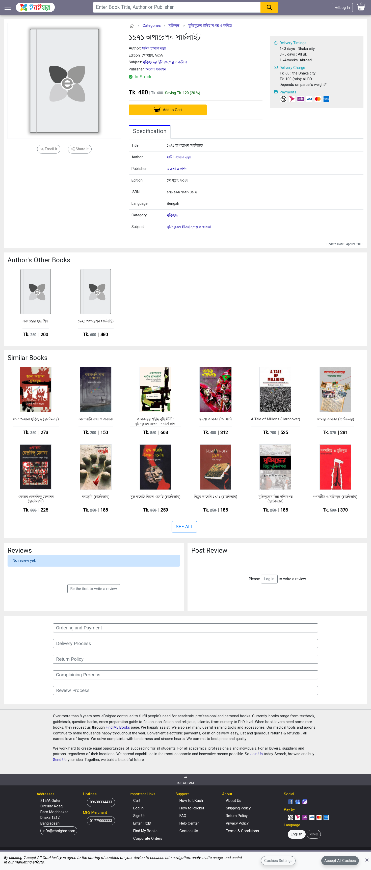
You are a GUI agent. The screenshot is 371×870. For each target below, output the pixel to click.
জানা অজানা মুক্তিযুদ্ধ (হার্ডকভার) (36, 419)
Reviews (20, 550)
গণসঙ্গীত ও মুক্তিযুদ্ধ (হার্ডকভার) (335, 496)
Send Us (60, 759)
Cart (136, 800)
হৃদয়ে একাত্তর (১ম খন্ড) (215, 419)
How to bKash (191, 800)
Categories (152, 25)
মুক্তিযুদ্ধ (174, 25)
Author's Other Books (39, 260)
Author (137, 157)
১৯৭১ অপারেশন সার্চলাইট (165, 37)
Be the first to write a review (93, 588)
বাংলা (314, 834)
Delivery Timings (293, 43)
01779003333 (101, 820)
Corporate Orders (147, 838)
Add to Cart (172, 110)
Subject (137, 226)
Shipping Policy (238, 808)
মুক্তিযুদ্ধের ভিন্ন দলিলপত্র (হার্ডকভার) (275, 498)
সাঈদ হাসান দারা (154, 48)
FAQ (182, 815)
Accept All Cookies (340, 860)
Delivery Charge (292, 67)
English (296, 834)
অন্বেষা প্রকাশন (156, 69)
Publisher (139, 168)
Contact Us (188, 831)
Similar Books (27, 358)
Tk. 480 (138, 92)
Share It (82, 149)
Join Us (256, 754)
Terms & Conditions (242, 831)
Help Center (189, 823)
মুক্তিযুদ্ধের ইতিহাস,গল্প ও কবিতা (210, 25)
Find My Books (118, 727)
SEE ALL (184, 526)
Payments (288, 92)
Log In (344, 7)
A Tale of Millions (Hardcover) (275, 419)
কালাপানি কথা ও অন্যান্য (95, 419)
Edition (137, 180)
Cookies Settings (278, 860)
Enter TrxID (142, 823)
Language (139, 203)
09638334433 (101, 802)
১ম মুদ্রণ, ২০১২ (177, 180)
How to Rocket (191, 808)
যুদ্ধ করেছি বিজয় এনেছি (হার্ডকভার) (155, 496)
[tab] (150, 132)
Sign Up (139, 815)
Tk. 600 (157, 93)
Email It (50, 149)
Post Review (209, 550)
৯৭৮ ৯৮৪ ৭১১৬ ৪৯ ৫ (182, 192)
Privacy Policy (237, 823)
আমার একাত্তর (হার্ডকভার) (335, 419)
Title (135, 145)
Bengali (173, 203)
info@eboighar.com (59, 831)
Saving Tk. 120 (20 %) (182, 93)
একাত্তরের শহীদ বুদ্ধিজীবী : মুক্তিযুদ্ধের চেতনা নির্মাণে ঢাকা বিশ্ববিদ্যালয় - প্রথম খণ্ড (155, 421)
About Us (233, 800)
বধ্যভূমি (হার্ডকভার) (96, 496)
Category (139, 215)
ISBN (135, 192)
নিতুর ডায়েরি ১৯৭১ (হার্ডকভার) (215, 496)
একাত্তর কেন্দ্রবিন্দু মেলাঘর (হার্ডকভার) (36, 498)
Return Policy (237, 815)
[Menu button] (8, 8)
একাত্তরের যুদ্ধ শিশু (35, 321)
